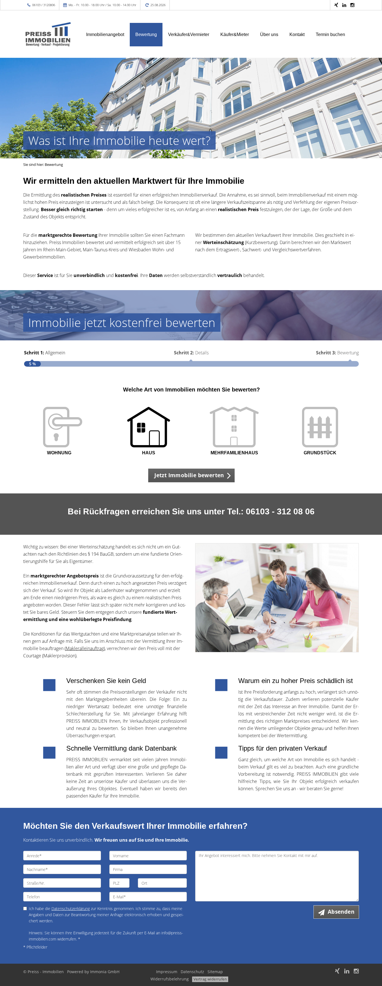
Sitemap (215, 971)
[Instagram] (352, 5)
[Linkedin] (344, 5)
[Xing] (336, 5)
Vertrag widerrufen (210, 979)
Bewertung (146, 34)
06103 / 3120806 (43, 5)
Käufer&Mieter (234, 34)
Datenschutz (192, 971)
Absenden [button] (341, 911)
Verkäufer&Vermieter (188, 34)
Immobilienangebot (105, 34)
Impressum (166, 971)
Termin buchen (330, 34)
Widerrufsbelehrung (169, 979)
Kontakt (297, 34)
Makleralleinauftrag (85, 648)
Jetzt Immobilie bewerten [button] (189, 475)
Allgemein (44, 353)
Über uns (269, 34)
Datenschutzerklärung (70, 908)
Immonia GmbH (104, 971)
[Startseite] (47, 34)
